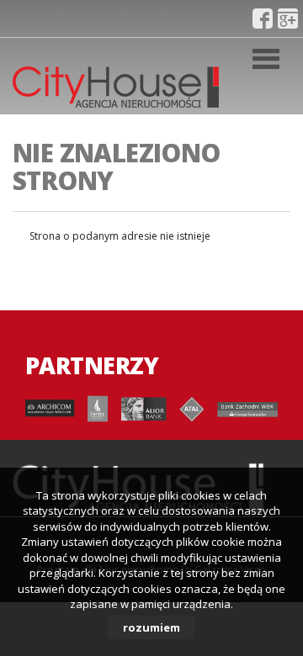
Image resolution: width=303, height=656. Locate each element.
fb (262, 18)
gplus (288, 18)
